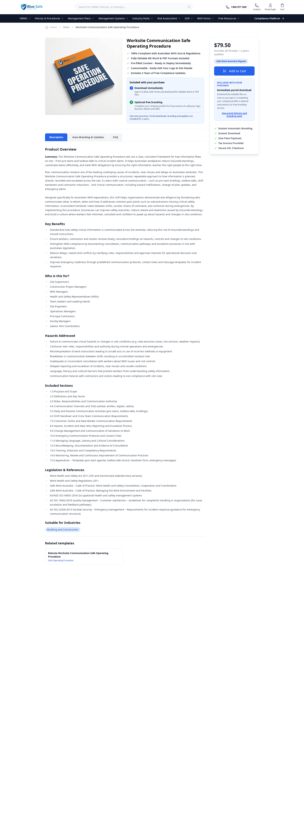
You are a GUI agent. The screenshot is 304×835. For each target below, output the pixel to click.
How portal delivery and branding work (234, 115)
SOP (187, 18)
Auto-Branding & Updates (88, 137)
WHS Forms (204, 18)
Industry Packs (141, 18)
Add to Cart (237, 71)
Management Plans (79, 18)
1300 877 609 (238, 7)
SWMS (23, 18)
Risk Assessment (167, 18)
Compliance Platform (267, 18)
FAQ (115, 137)
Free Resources (227, 18)
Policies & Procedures (47, 18)
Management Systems (112, 18)
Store (66, 27)
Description (56, 137)
